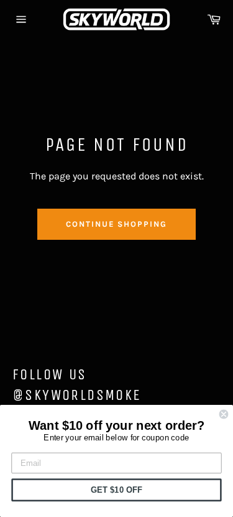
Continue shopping (116, 224)
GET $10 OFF (116, 489)
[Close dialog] (224, 414)
